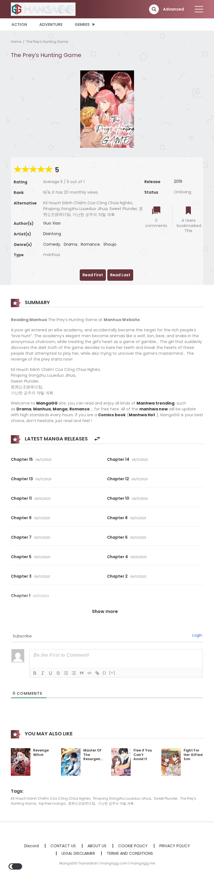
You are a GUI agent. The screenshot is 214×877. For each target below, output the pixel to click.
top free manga (52, 803)
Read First (92, 275)
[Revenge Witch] (20, 762)
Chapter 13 (22, 479)
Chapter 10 (118, 498)
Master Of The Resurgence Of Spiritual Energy (94, 761)
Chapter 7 (21, 537)
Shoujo (109, 244)
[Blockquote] (82, 673)
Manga (60, 409)
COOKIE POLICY (133, 846)
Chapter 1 (20, 595)
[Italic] (43, 673)
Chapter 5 (21, 557)
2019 (178, 181)
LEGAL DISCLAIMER (78, 853)
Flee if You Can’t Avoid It (142, 754)
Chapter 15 (22, 459)
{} (104, 673)
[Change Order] (97, 439)
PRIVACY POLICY (174, 846)
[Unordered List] (74, 673)
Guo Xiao (52, 223)
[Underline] (50, 673)
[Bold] (35, 673)
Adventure (50, 24)
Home (16, 41)
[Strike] (58, 673)
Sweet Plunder (165, 798)
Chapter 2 (117, 576)
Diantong (52, 234)
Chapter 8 (117, 518)
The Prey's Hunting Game (47, 41)
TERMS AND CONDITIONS (130, 853)
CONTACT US (63, 846)
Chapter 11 (21, 498)
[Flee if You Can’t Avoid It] (121, 762)
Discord (31, 846)
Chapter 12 (118, 479)
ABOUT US (96, 846)
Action (19, 24)
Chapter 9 (21, 518)
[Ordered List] (66, 673)
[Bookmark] (188, 211)
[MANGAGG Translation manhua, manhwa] (43, 9)
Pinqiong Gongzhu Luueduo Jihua (122, 798)
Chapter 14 (118, 459)
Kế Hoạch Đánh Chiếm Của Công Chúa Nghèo (50, 798)
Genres (82, 24)
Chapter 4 (117, 557)
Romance (90, 244)
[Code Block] (89, 673)
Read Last (120, 275)
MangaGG (47, 403)
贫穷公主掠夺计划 (81, 803)
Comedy (51, 244)
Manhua (42, 409)
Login (197, 635)
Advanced (173, 9)
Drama (70, 244)
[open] (199, 9)
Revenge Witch (41, 752)
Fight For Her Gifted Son (193, 754)
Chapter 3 (21, 576)
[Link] (97, 673)
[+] (112, 673)
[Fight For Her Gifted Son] (171, 762)
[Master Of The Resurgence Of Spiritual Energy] (71, 762)
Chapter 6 (117, 537)
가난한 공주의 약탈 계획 (116, 803)
